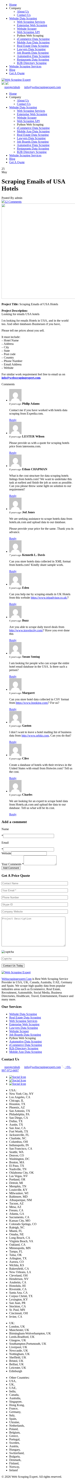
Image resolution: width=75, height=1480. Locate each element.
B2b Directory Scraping (23, 1048)
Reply (13, 420)
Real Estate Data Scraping (33, 45)
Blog (12, 69)
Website (6, 853)
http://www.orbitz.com (35, 735)
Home (13, 4)
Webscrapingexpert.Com (17, 978)
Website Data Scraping (23, 18)
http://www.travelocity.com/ (26, 630)
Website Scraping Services (25, 66)
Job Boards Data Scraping (33, 52)
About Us (23, 11)
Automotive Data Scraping (33, 56)
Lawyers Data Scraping (31, 49)
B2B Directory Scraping (32, 63)
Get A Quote (17, 73)
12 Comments (13, 201)
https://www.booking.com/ (32, 702)
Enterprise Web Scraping (32, 25)
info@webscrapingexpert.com (42, 87)
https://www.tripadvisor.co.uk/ (49, 597)
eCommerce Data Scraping (33, 39)
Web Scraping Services (31, 21)
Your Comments (13, 864)
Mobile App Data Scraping (33, 42)
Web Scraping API (28, 32)
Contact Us (24, 15)
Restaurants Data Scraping (33, 59)
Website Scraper (27, 28)
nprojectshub (12, 87)
